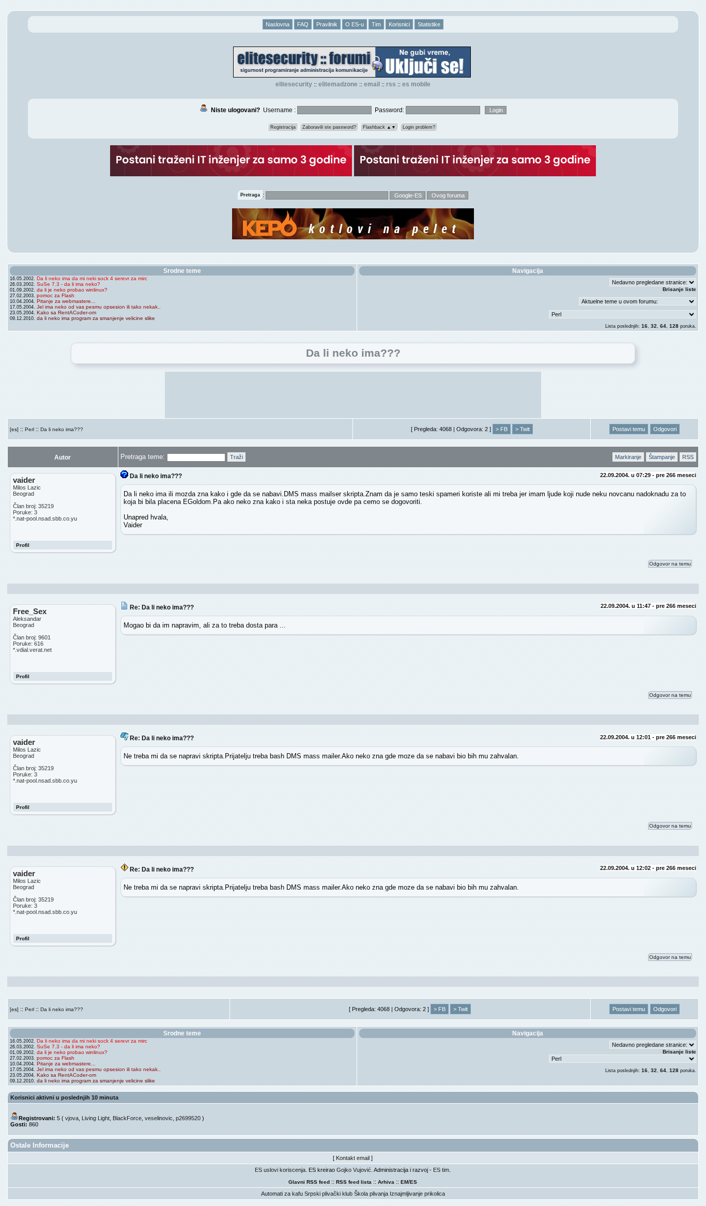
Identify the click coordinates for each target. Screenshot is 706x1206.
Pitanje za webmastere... (66, 301)
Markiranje (628, 457)
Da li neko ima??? (61, 429)
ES (413, 1182)
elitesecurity (293, 84)
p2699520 (188, 1118)
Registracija (283, 127)
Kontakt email (353, 1158)
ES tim (441, 1170)
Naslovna (277, 24)
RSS (391, 84)
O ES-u (354, 24)
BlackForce (127, 1118)
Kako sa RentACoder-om (66, 312)
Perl (29, 429)
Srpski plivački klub (328, 1193)
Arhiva (386, 1182)
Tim (376, 24)
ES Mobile (416, 84)
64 (663, 326)
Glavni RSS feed (309, 1182)
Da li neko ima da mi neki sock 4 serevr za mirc (92, 278)
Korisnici (399, 24)
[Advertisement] (353, 395)
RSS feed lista (354, 1182)
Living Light (96, 1118)
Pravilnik (326, 24)
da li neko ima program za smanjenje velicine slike (96, 318)
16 (644, 326)
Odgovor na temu (670, 564)
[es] (14, 429)
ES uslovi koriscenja (280, 1170)
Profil (22, 545)
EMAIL (372, 84)
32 (654, 326)
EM (404, 1182)
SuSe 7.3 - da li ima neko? (68, 284)
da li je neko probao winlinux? (72, 290)
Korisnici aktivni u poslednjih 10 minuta (64, 1097)
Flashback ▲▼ (379, 127)
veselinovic (159, 1118)
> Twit (522, 429)
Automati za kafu (282, 1193)
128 (674, 326)
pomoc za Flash (55, 295)
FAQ (303, 24)
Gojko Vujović (353, 1170)
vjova (72, 1118)
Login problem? (419, 127)
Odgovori (665, 429)
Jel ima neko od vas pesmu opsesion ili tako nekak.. (99, 307)
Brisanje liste (679, 289)
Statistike (429, 24)
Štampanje (662, 457)
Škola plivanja (371, 1193)
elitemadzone (338, 84)
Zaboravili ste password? (329, 127)
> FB (502, 429)
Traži (236, 457)
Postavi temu (628, 429)
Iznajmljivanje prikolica (417, 1193)
